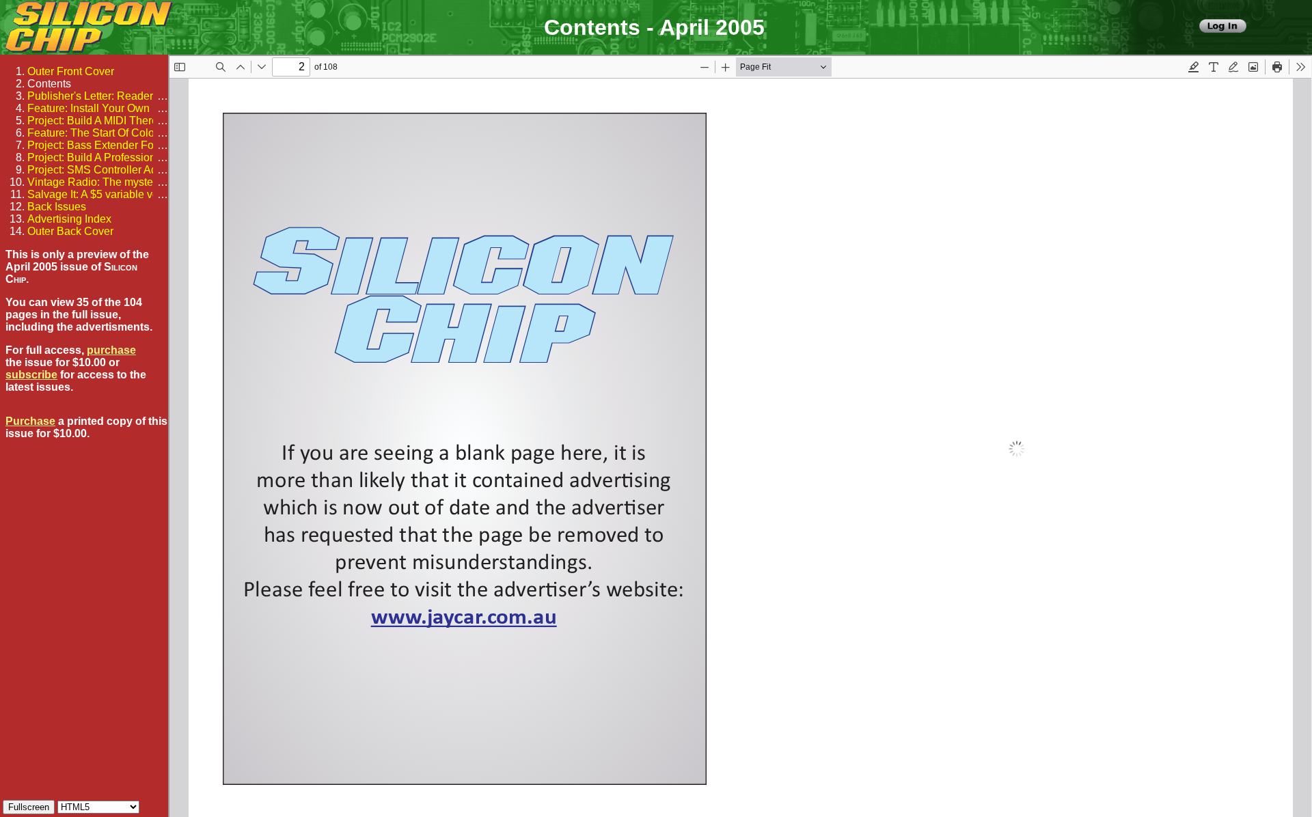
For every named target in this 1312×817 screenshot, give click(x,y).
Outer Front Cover (70, 71)
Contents (49, 83)
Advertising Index (69, 219)
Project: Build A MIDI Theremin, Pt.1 (113, 120)
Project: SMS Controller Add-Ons (107, 170)
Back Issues (56, 206)
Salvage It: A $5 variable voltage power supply (138, 194)
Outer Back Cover (70, 231)
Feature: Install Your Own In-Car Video (120, 108)
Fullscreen (28, 807)
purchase (111, 350)
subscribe (31, 374)
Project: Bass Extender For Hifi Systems (124, 145)
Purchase (30, 421)
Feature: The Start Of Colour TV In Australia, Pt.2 (144, 133)
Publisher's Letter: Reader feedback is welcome (142, 96)
